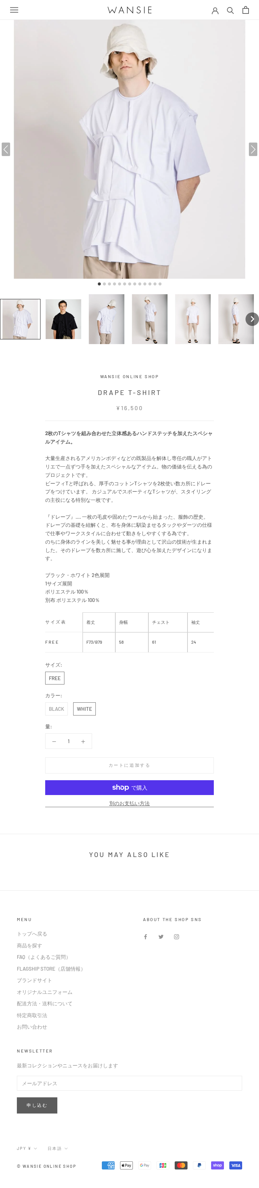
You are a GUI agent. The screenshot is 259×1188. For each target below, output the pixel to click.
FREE (55, 678)
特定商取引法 (32, 1015)
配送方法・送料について (45, 1003)
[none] (252, 319)
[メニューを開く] (14, 10)
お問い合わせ (32, 1027)
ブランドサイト (34, 980)
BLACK (56, 709)
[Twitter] (161, 936)
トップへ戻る (32, 934)
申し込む (37, 1105)
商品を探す (29, 945)
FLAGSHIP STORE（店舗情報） (51, 969)
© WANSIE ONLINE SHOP (46, 1166)
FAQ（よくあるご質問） (44, 957)
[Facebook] (145, 936)
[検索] (230, 9)
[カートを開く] (245, 10)
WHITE (84, 709)
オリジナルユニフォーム (45, 992)
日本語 (55, 1148)
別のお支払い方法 (129, 803)
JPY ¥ (24, 1148)
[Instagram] (176, 936)
